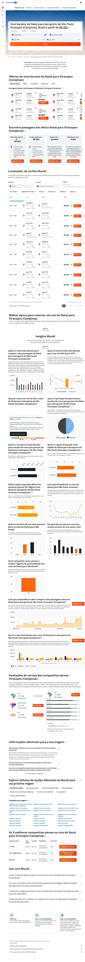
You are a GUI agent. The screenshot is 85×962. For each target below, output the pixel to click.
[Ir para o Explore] (3, 21)
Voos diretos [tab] (34, 84)
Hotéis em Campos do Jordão (66, 821)
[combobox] (34, 31)
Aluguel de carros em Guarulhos (67, 804)
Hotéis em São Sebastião (41, 825)
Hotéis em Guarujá (39, 818)
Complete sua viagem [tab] (16, 788)
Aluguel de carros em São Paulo (43, 804)
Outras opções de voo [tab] (32, 788)
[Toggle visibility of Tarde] (27, 666)
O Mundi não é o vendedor (18, 946)
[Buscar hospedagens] (3, 11)
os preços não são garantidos (43, 941)
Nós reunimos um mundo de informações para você (26, 949)
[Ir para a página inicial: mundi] (11, 2)
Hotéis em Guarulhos (40, 821)
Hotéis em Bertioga (39, 823)
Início (9, 57)
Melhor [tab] (25, 84)
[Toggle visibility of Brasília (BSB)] (61, 437)
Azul (19, 693)
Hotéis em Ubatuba (14, 821)
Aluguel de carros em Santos (17, 814)
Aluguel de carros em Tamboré (42, 810)
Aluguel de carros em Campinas (18, 808)
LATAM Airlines (22, 703)
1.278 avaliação (22, 717)
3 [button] (70, 306)
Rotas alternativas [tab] (67, 788)
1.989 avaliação (22, 708)
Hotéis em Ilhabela (14, 823)
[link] (17, 161)
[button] (3, 2)
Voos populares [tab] (61, 792)
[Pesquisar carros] (3, 14)
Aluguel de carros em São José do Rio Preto (19, 811)
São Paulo (19, 57)
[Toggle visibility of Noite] (33, 666)
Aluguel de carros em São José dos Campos (43, 815)
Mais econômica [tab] (15, 84)
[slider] (83, 187)
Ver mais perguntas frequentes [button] (34, 773)
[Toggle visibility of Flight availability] (61, 391)
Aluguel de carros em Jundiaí (42, 808)
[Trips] (3, 26)
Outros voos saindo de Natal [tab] (50, 788)
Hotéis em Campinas (15, 825)
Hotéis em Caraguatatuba (65, 825)
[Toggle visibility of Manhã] (13, 666)
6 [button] (77, 306)
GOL (19, 712)
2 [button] (67, 306)
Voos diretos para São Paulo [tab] (45, 792)
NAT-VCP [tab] (45, 328)
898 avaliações (22, 698)
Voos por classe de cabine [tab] (17, 795)
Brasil (14, 57)
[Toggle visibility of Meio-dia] (20, 666)
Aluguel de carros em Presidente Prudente (67, 815)
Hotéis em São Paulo (15, 818)
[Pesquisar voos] (3, 7)
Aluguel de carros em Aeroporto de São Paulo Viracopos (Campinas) (20, 805)
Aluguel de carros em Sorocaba (67, 810)
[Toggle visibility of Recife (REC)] (71, 437)
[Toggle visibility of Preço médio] (71, 391)
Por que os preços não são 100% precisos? (23, 952)
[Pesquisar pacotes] (3, 18)
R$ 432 (63, 27)
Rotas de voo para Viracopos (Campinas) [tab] (21, 792)
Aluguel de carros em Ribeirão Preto (68, 808)
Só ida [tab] (53, 84)
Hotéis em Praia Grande (64, 818)
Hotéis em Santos (63, 823)
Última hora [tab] (44, 84)
